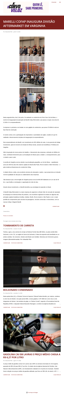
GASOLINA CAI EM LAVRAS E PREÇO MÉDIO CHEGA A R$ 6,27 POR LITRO (31, 356)
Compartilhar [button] (55, 206)
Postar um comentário (8, 215)
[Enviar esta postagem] (4, 206)
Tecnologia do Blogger (33, 392)
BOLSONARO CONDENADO (18, 289)
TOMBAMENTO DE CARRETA (18, 225)
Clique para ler (57, 243)
